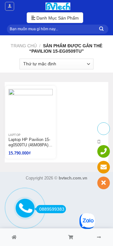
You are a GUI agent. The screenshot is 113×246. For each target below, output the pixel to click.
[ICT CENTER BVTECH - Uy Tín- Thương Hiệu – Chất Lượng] (57, 6)
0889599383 (51, 209)
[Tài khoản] (9, 6)
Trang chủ (24, 45)
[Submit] (101, 29)
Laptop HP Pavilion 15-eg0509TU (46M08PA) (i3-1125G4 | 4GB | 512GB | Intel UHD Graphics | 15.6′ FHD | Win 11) (29, 142)
